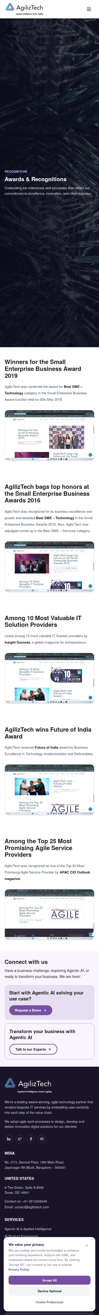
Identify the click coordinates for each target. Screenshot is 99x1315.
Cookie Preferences (49, 1302)
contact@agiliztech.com (32, 1207)
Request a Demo (28, 1010)
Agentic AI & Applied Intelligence (28, 1228)
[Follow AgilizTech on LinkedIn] (9, 1139)
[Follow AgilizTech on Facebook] (31, 1139)
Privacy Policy (19, 1269)
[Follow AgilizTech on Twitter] (20, 1139)
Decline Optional (49, 1291)
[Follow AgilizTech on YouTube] (42, 1139)
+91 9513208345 (34, 1201)
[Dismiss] (86, 1245)
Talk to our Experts (30, 1049)
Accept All (49, 1280)
